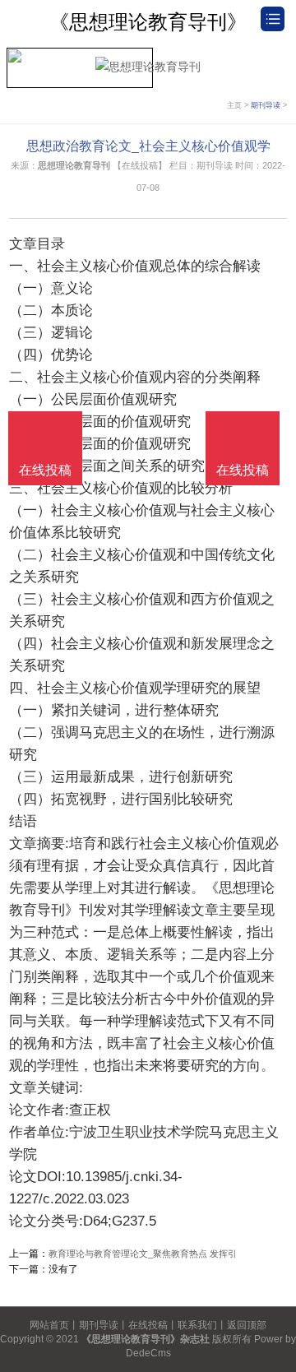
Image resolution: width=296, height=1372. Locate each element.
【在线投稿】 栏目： (155, 165)
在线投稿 (148, 1325)
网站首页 (49, 1325)
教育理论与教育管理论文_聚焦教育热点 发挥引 (143, 1253)
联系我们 (197, 1325)
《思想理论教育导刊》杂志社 (145, 1339)
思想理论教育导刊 (74, 165)
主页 (234, 105)
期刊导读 (265, 105)
